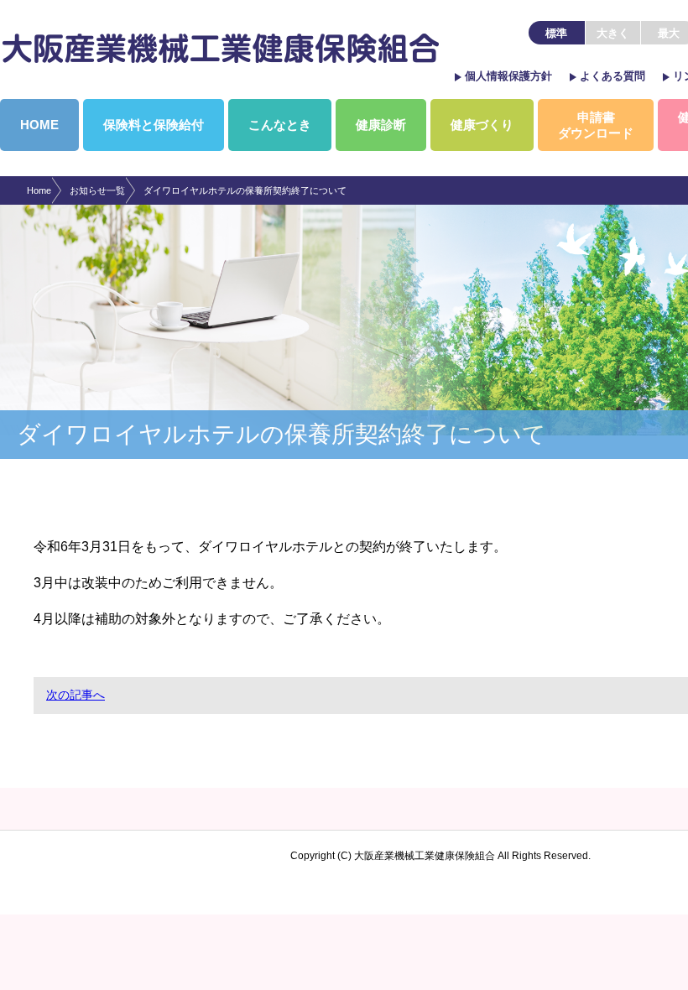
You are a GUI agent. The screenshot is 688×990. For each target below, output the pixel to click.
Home (39, 190)
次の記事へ (75, 694)
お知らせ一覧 (97, 190)
